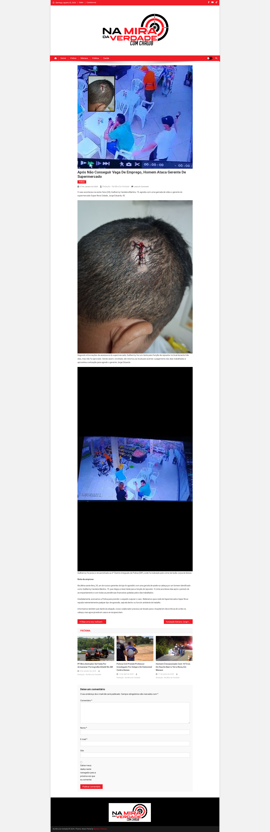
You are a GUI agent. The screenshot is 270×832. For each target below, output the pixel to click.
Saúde (106, 58)
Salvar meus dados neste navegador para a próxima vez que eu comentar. (88, 772)
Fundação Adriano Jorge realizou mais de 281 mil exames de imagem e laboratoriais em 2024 (179, 622)
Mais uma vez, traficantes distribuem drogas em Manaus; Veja (93, 622)
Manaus (84, 58)
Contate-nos (91, 3)
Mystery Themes (100, 829)
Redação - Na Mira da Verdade (115, 186)
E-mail (83, 739)
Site (82, 750)
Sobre (81, 3)
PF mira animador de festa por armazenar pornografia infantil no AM (95, 665)
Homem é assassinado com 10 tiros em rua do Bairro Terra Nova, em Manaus (173, 667)
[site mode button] (209, 58)
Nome (83, 728)
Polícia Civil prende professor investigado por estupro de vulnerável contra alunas (134, 667)
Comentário (86, 700)
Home (63, 58)
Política (95, 58)
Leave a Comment (141, 187)
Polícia (73, 58)
